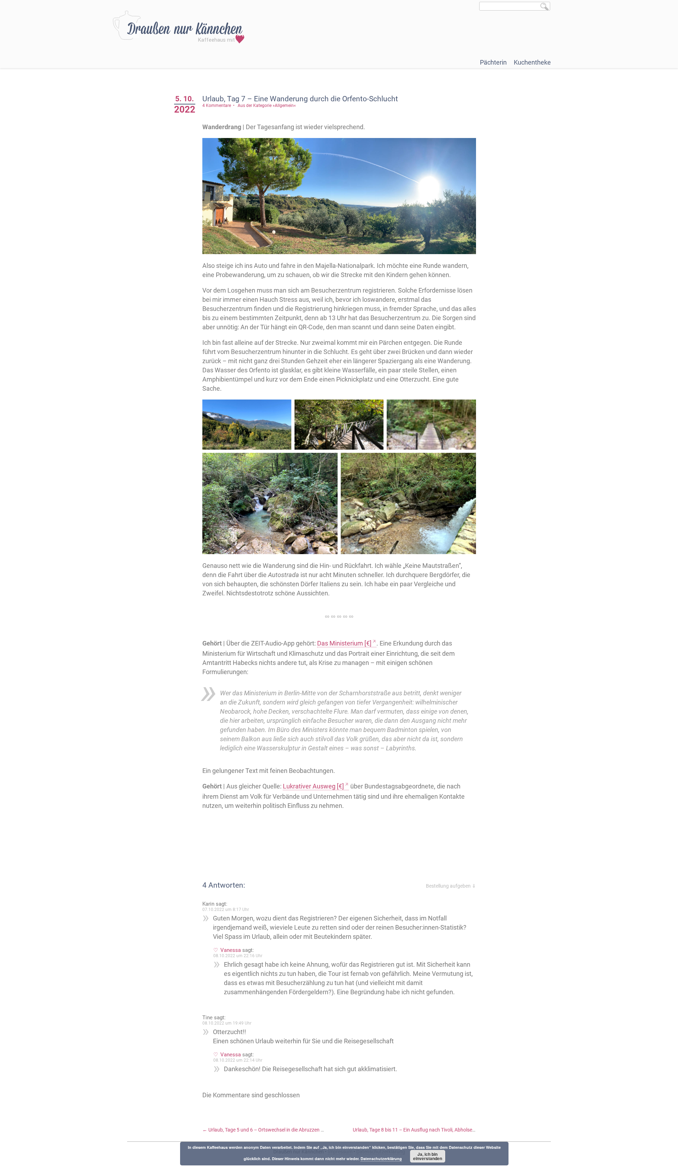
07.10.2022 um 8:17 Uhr (225, 909)
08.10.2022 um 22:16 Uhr (237, 955)
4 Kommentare (216, 105)
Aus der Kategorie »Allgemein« (267, 105)
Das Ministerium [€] (344, 643)
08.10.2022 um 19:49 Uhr (226, 1023)
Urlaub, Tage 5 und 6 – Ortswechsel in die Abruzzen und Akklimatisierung (284, 1130)
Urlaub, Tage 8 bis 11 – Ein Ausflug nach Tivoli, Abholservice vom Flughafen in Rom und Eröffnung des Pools (473, 1130)
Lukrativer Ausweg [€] (313, 786)
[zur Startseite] (178, 27)
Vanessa (230, 950)
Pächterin (493, 62)
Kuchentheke (532, 62)
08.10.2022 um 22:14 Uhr (237, 1060)
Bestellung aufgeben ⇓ (451, 886)
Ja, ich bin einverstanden (427, 1156)
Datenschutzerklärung (381, 1158)
